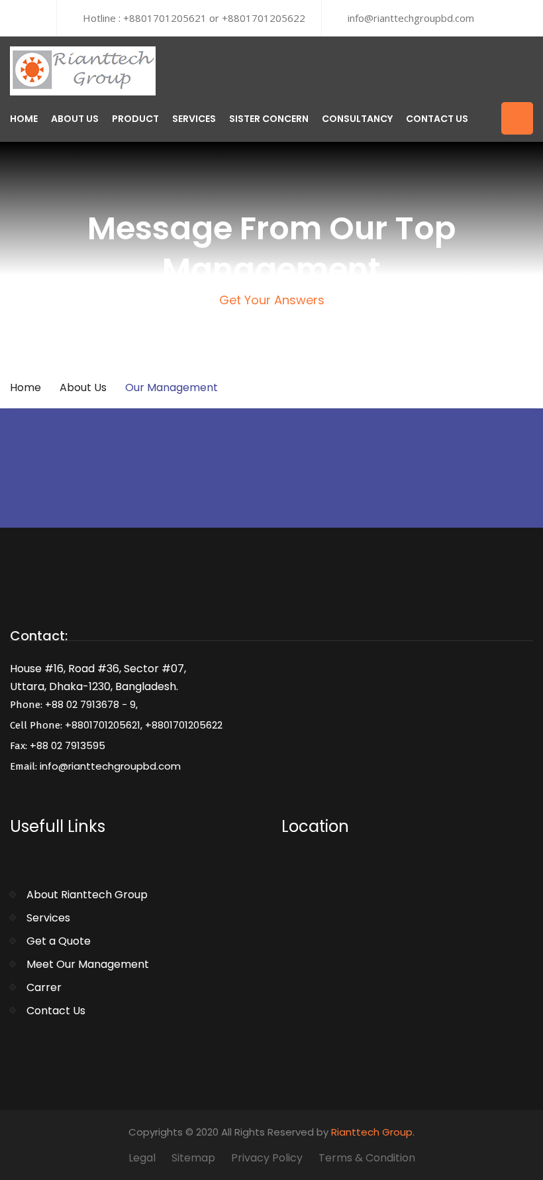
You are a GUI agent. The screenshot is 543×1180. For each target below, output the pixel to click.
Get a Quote (58, 941)
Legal (142, 1157)
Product (135, 118)
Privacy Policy (267, 1157)
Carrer (44, 987)
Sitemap (193, 1157)
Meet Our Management (87, 964)
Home (24, 118)
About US (75, 118)
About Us (83, 387)
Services (194, 118)
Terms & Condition (367, 1157)
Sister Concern (269, 118)
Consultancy (357, 118)
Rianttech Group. (373, 1132)
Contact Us (437, 118)
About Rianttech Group (87, 894)
